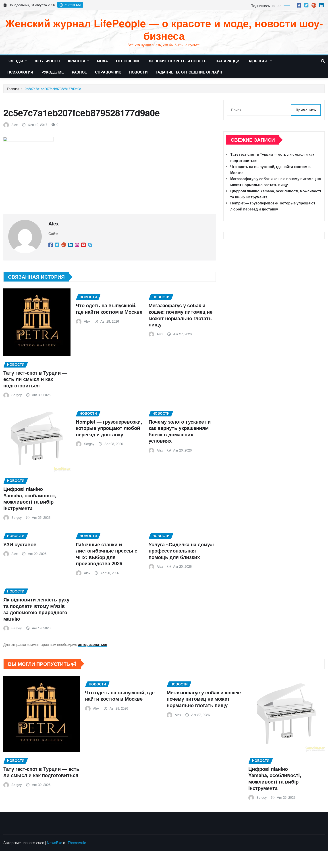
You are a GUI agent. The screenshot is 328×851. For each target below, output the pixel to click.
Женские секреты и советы (178, 60)
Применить (306, 109)
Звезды (15, 60)
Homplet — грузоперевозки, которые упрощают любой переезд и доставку (109, 428)
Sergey (16, 394)
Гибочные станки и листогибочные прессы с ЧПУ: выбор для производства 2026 (106, 554)
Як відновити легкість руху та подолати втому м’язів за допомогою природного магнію (36, 609)
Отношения (128, 60)
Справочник (108, 72)
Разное (79, 72)
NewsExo (54, 842)
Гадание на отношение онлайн (189, 72)
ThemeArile (77, 842)
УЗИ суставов (20, 544)
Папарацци (227, 60)
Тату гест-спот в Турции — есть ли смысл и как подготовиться (35, 379)
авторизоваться (92, 644)
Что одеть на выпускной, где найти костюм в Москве (109, 308)
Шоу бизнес (47, 60)
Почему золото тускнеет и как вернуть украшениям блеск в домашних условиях (180, 431)
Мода (102, 60)
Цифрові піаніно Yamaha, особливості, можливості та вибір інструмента (29, 498)
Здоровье (258, 60)
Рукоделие (53, 72)
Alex (14, 124)
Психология (20, 72)
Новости (138, 72)
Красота (77, 60)
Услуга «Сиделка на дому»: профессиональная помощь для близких (181, 551)
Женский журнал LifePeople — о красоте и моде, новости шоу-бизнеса (164, 29)
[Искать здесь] (323, 60)
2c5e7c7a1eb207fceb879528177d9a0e (53, 88)
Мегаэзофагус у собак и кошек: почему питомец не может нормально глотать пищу (180, 315)
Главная (13, 88)
